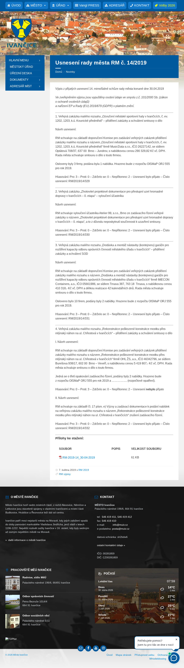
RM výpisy (65, 474)
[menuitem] (25, 60)
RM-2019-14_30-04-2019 (79, 457)
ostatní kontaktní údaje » (111, 545)
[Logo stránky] (21, 48)
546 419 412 (125, 516)
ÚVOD (16, 5)
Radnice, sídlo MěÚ (34, 577)
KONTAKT (141, 5)
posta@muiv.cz (120, 528)
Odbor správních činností (38, 596)
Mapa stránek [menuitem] (123, 654)
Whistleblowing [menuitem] (157, 658)
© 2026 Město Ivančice (16, 655)
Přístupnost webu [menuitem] (144, 654)
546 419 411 (109, 516)
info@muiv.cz (120, 524)
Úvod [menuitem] (109, 654)
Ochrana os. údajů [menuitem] (168, 654)
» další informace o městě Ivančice (25, 540)
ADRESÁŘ (117, 5)
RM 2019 (84, 469)
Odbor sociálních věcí (35, 615)
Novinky (70, 71)
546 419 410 (109, 520)
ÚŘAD (60, 5)
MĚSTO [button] (36, 5)
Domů (58, 71)
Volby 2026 (167, 5)
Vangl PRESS (89, 5)
